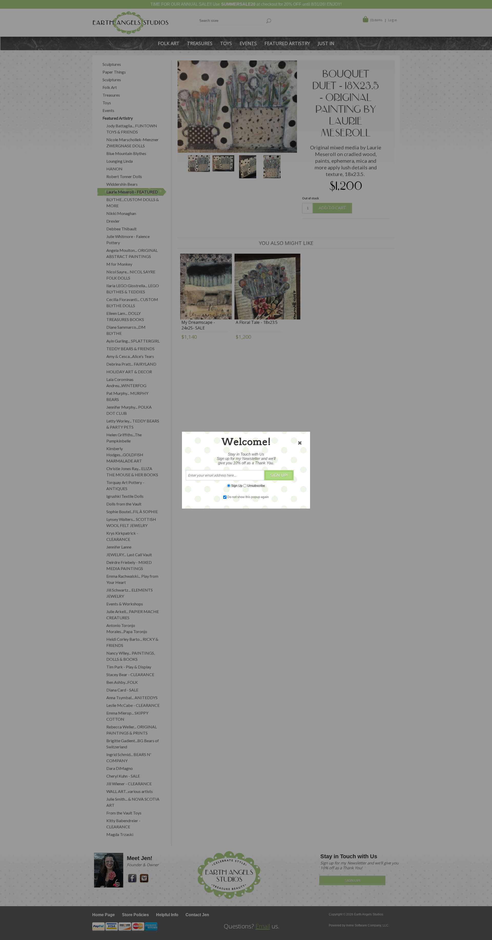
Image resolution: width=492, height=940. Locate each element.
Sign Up (236, 485)
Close (300, 443)
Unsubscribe (256, 485)
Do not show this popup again (248, 497)
